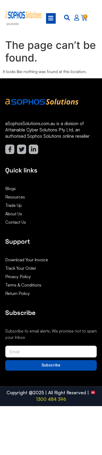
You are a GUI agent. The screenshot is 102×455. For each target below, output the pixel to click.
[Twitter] (21, 149)
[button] (49, 18)
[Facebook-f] (9, 149)
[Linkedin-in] (33, 149)
